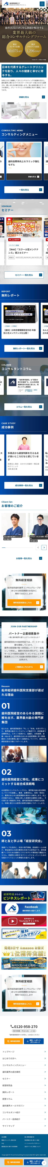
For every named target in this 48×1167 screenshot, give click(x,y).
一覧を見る (24, 189)
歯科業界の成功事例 (11, 1071)
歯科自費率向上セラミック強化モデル (23, 163)
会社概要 (3, 1137)
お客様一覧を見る (24, 558)
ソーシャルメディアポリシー (32, 1143)
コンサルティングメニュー (14, 1065)
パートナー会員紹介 (11, 1119)
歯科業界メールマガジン (13, 1105)
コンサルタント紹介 (11, 1112)
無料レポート (8, 1092)
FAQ (2, 1143)
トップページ (8, 1051)
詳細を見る (24, 97)
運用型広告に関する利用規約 (9, 1146)
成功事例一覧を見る (24, 485)
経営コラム (7, 1098)
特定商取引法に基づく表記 (31, 1140)
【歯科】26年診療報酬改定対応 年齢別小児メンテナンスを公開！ (19, 331)
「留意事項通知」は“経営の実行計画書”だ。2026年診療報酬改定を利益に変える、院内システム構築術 (28, 383)
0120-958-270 (26, 1026)
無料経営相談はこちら (22, 602)
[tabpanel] (20, 321)
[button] (42, 3)
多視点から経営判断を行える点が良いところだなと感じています (23, 456)
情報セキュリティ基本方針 (8, 1140)
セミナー (6, 1078)
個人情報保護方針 (29, 1137)
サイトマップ (8, 1125)
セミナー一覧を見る (24, 274)
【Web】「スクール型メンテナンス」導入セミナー (23, 251)
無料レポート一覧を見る (24, 348)
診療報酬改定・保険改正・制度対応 (31, 390)
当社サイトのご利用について (32, 1146)
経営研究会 (7, 1085)
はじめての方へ (9, 1058)
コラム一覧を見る (24, 406)
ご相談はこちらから (24, 666)
